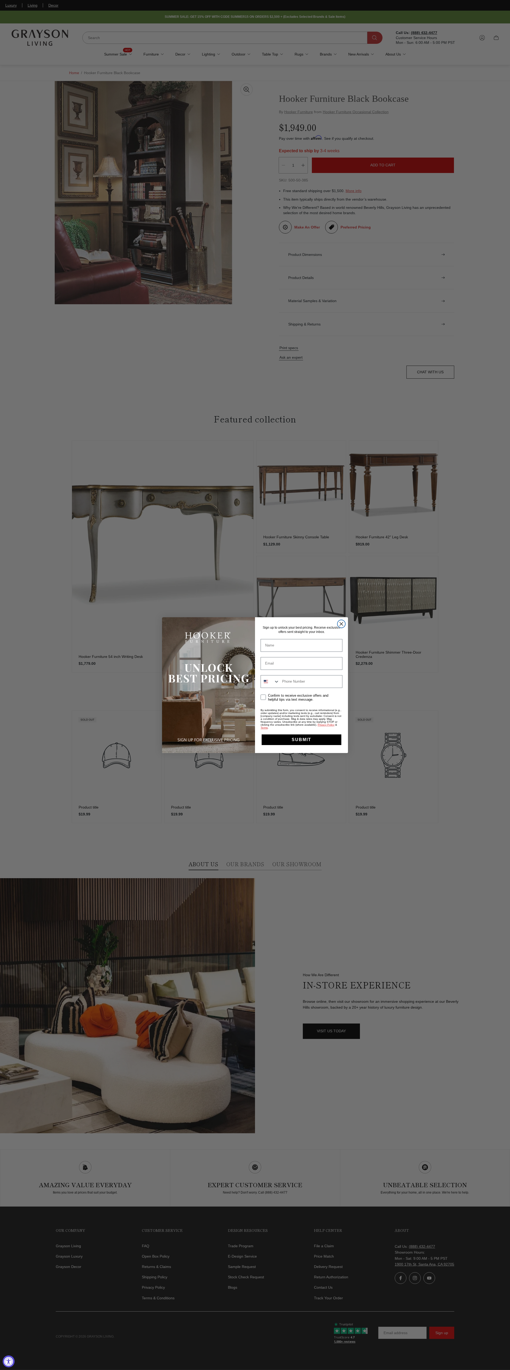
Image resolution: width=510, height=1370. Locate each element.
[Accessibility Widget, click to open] (9, 1361)
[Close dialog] (341, 624)
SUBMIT (301, 739)
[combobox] (270, 681)
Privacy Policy (326, 724)
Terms (264, 727)
